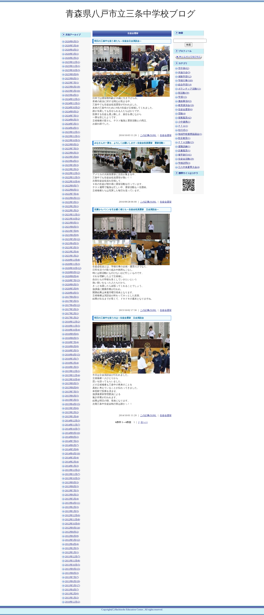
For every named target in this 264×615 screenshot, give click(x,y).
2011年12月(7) (72, 556)
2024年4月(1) (72, 128)
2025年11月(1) (72, 66)
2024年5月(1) (72, 124)
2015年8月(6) (72, 387)
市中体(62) (183, 68)
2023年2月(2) (72, 169)
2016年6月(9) (72, 346)
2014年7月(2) (72, 441)
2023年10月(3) (72, 140)
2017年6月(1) (72, 297)
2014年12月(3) (72, 420)
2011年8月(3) (72, 573)
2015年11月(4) (72, 375)
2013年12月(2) (72, 470)
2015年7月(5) (72, 391)
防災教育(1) (184, 138)
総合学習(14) (184, 84)
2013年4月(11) (72, 503)
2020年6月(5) (72, 284)
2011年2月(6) (72, 593)
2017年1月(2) (72, 317)
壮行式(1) (183, 130)
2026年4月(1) (72, 50)
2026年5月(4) (72, 45)
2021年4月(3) (72, 243)
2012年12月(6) (72, 515)
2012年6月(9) (72, 536)
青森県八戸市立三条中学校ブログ (130, 13)
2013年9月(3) (72, 482)
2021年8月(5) (72, 227)
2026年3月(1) (72, 54)
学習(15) (182, 97)
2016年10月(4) (72, 330)
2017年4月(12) (72, 305)
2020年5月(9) (72, 288)
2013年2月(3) (72, 507)
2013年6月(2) (72, 494)
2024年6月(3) (72, 119)
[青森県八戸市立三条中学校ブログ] (132, 28)
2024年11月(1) (72, 103)
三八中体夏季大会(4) (189, 167)
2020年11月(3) (72, 264)
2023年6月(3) (72, 153)
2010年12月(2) (72, 602)
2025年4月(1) (72, 95)
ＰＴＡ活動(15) (186, 142)
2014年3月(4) (72, 457)
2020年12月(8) (72, 260)
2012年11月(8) (72, 519)
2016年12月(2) (72, 322)
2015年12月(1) (72, 371)
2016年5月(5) (72, 350)
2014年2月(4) (72, 462)
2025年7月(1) (72, 82)
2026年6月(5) (72, 41)
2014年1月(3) (72, 466)
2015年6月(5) (72, 396)
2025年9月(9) (72, 74)
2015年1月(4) (72, 416)
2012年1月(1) (72, 552)
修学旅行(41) (184, 155)
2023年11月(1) (72, 136)
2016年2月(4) (72, 363)
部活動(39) (183, 93)
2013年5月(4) (72, 499)
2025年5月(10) (72, 91)
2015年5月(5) (72, 400)
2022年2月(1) (72, 206)
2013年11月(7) (72, 474)
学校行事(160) (185, 80)
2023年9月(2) (72, 144)
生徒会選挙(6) (185, 109)
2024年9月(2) (72, 111)
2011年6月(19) (72, 581)
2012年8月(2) (72, 532)
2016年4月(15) (72, 354)
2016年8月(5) (72, 338)
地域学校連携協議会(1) (190, 134)
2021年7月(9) (72, 231)
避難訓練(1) (184, 146)
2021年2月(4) (72, 251)
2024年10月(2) (72, 107)
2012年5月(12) (72, 540)
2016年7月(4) (72, 342)
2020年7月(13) (72, 280)
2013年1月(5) (72, 511)
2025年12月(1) (72, 62)
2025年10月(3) (72, 70)
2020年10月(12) (73, 268)
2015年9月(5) (72, 383)
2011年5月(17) (72, 585)
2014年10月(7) (72, 429)
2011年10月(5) (72, 565)
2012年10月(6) (72, 523)
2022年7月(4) (72, 194)
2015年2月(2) (72, 412)
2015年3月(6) (72, 408)
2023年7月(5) (72, 148)
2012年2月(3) (72, 548)
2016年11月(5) (72, 326)
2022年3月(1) (72, 202)
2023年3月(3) (72, 165)
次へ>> (144, 422)
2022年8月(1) (72, 190)
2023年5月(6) (72, 157)
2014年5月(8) (72, 449)
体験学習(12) (184, 76)
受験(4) (182, 113)
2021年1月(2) (72, 256)
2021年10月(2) (72, 219)
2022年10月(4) (72, 181)
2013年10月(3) (72, 478)
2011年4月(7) (72, 589)
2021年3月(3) (72, 247)
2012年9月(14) (72, 528)
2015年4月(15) (72, 404)
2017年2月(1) (72, 313)
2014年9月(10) (72, 433)
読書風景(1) (184, 150)
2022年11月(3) (72, 177)
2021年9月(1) (72, 222)
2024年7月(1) (72, 116)
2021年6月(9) (72, 235)
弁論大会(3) (184, 72)
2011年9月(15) (72, 569)
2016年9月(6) (72, 334)
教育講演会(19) (186, 105)
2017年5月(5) (72, 301)
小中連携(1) (184, 122)
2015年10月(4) (72, 379)
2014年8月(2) (72, 437)
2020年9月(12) (72, 272)
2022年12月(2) (72, 173)
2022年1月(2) (72, 210)
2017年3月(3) (72, 309)
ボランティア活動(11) (189, 89)
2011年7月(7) (72, 577)
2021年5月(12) (72, 239)
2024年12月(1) (72, 99)
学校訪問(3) (184, 163)
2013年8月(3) (72, 486)
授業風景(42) (184, 117)
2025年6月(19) (72, 87)
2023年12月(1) (72, 132)
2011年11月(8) (72, 560)
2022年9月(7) (72, 185)
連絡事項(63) (184, 101)
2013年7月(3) (72, 490)
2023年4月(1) (72, 161)
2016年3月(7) (72, 359)
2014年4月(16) (72, 453)
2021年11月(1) (72, 214)
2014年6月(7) (72, 445)
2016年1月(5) (72, 367)
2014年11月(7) (72, 425)
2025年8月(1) (72, 78)
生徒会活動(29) (186, 159)
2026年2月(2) (72, 58)
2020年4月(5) (72, 293)
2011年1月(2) (72, 597)
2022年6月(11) (72, 198)
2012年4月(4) (72, 544)
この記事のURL (148, 135)
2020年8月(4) (72, 276)
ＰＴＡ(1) (183, 126)
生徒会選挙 (166, 135)
